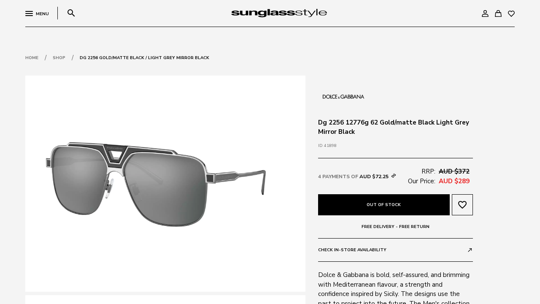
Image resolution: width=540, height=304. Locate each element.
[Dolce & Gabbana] (343, 96)
